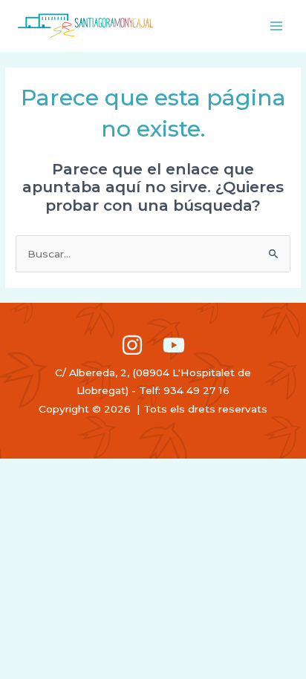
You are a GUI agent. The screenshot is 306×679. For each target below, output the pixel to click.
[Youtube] (174, 345)
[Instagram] (132, 345)
